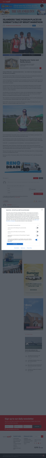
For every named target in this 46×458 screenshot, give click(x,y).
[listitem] (23, 225)
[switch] (36, 228)
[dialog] (23, 229)
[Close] (42, 210)
